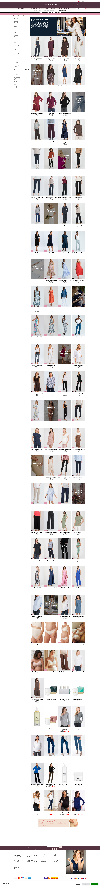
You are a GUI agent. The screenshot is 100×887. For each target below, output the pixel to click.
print (16, 81)
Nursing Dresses (17, 22)
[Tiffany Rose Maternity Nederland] (78, 878)
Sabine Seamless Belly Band (37, 812)
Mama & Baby (47, 8)
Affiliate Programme (44, 862)
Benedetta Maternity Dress (51, 85)
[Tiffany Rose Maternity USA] (80, 878)
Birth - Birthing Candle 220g (51, 699)
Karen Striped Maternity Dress (78, 560)
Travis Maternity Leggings (78, 393)
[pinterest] (55, 849)
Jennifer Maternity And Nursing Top (78, 728)
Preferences (78, 884)
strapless (17, 46)
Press (41, 857)
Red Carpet (16, 21)
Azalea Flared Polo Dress (37, 252)
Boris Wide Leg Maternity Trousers (78, 252)
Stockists (42, 860)
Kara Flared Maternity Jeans (65, 756)
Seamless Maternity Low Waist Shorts (51, 644)
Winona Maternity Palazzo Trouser (65, 225)
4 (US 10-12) (17, 65)
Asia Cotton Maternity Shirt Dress (64, 252)
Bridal (15, 868)
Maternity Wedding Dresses (18, 856)
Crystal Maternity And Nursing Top (65, 449)
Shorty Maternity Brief (65, 644)
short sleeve (17, 49)
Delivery (55, 855)
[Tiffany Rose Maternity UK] (72, 878)
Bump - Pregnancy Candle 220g (51, 728)
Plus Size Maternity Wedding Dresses (33, 862)
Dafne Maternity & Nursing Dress (78, 85)
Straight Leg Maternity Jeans (78, 336)
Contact (28, 849)
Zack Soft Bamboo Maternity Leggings (64, 421)
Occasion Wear (16, 867)
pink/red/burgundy (18, 77)
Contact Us (55, 857)
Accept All (94, 884)
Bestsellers (16, 854)
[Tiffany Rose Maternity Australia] (83, 878)
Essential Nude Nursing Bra (37, 671)
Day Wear (16, 23)
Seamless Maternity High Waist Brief (37, 644)
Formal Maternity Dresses (31, 856)
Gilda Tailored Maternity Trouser (78, 477)
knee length (17, 45)
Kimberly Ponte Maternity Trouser (37, 141)
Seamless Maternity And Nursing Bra (78, 644)
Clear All (15, 90)
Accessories (58, 8)
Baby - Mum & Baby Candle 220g (78, 699)
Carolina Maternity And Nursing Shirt (78, 671)
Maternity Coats (17, 36)
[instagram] (57, 849)
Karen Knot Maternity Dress (65, 532)
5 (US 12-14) (17, 66)
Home (14, 15)
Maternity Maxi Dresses (31, 859)
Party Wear (16, 27)
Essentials (53, 8)
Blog (43, 849)
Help (34, 849)
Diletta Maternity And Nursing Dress (78, 449)
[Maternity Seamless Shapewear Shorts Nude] (58, 827)
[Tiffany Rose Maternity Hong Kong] (85, 878)
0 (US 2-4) (16, 59)
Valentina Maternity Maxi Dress (37, 421)
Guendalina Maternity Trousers (64, 671)
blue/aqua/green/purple (19, 75)
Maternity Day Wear (17, 859)
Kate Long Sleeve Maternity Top (64, 812)
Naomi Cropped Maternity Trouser (78, 169)
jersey (16, 86)
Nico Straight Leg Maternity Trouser (37, 784)
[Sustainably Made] (41, 11)
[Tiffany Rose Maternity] (45, 7)
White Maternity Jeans (51, 365)
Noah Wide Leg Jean (78, 197)
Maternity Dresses (28, 8)
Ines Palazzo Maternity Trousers (64, 504)
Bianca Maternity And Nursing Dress (64, 85)
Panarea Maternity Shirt (51, 393)
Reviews (38, 849)
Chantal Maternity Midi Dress (51, 58)
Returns (55, 856)
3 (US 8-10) (16, 63)
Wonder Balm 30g (78, 784)
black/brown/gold (18, 78)
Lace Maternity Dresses (31, 860)
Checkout (69, 8)
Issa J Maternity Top (51, 113)
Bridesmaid (16, 26)
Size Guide (27, 69)
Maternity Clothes (36, 8)
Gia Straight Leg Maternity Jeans (51, 756)
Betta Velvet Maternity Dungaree (37, 58)
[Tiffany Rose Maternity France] (75, 878)
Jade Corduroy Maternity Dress (78, 58)
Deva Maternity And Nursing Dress (51, 477)
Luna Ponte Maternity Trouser (37, 169)
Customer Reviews (43, 859)
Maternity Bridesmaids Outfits (32, 854)
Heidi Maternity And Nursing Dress (51, 504)
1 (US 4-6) (16, 61)
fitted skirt (17, 53)
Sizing (55, 854)
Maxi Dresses (16, 25)
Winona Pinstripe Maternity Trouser (78, 225)
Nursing (42, 8)
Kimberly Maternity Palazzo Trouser (51, 197)
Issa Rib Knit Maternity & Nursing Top (64, 113)
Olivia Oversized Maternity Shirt (37, 616)
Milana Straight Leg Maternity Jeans (78, 756)
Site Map (55, 862)
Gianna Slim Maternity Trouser (51, 784)
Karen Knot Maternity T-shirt (78, 532)
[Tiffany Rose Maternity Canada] (82, 878)
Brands (65, 8)
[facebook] (52, 849)
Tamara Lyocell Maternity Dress (78, 616)
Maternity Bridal (21, 8)
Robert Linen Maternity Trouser (64, 393)
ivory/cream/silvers (18, 74)
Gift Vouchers (56, 861)
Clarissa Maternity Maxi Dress (78, 280)
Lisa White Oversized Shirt (78, 365)
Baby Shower (29, 857)
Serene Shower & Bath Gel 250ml (64, 784)
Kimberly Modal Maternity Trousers (51, 560)
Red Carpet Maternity (17, 860)
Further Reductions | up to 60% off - (50, 14)
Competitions (43, 856)
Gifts (62, 8)
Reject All (86, 884)
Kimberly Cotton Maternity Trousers (51, 532)
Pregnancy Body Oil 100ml (37, 728)
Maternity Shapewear (17, 862)
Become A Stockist (43, 861)
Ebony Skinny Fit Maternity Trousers (78, 421)
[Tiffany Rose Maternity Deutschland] (77, 878)
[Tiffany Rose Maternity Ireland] (73, 878)
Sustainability (43, 854)
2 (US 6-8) (16, 62)
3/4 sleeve (16, 50)
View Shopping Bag (82, 5)
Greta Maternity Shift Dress (65, 58)
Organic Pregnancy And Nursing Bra (51, 671)
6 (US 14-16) (17, 67)
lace (16, 87)
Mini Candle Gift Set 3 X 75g (64, 699)
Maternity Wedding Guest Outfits (32, 855)
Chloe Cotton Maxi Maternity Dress (51, 280)
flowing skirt (17, 54)
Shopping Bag (56, 860)
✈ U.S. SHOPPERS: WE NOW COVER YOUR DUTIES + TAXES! (50, 12)
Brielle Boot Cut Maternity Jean (51, 812)
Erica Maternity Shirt (64, 307)
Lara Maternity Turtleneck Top (78, 141)
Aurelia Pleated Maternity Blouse (37, 449)
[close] (98, 882)
